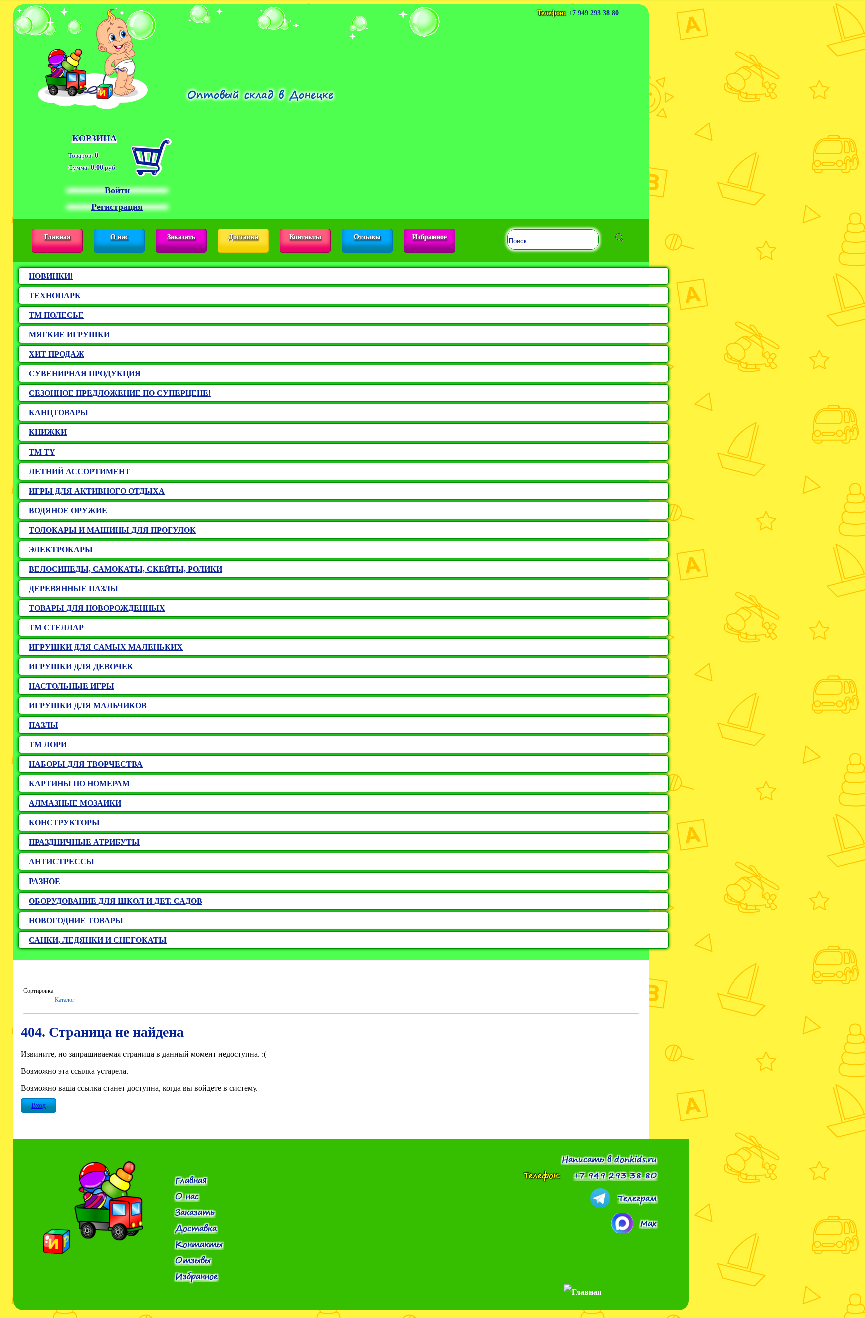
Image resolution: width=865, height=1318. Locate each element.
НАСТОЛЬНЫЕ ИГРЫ (71, 686)
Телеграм (637, 1198)
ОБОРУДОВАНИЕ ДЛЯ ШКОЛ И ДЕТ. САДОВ (115, 901)
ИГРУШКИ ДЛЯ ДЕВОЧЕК (81, 666)
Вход (38, 1105)
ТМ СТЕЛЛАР (56, 627)
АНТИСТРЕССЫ (61, 861)
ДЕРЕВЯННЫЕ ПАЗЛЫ (73, 588)
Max (648, 1223)
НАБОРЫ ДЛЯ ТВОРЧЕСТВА (86, 764)
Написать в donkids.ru (609, 1159)
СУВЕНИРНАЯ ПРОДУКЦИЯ (85, 373)
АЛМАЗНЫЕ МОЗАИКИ (75, 803)
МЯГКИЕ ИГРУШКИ (69, 334)
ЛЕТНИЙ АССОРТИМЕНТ (79, 471)
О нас (119, 237)
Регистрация (117, 207)
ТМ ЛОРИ (48, 744)
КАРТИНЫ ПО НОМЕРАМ (79, 783)
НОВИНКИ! (51, 276)
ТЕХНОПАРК (55, 295)
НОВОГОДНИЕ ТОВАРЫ (76, 920)
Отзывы (367, 237)
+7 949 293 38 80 (593, 13)
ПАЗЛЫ (43, 725)
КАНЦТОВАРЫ (58, 412)
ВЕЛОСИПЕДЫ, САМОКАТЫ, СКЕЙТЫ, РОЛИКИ (125, 569)
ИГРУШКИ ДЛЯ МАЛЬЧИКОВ (88, 705)
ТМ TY (42, 452)
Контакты (305, 237)
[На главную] (92, 56)
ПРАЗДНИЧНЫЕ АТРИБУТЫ (84, 842)
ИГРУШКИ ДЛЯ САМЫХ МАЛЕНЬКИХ (106, 647)
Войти (117, 190)
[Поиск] (619, 237)
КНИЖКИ (48, 432)
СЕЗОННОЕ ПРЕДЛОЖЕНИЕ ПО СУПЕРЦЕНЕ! (120, 393)
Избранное (429, 237)
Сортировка (38, 990)
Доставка (243, 237)
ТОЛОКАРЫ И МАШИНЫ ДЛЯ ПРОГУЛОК (112, 530)
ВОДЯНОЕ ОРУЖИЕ (68, 510)
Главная (57, 237)
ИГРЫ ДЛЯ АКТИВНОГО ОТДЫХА (97, 491)
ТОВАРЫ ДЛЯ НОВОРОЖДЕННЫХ (97, 608)
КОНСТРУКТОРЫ (64, 822)
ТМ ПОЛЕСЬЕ (56, 315)
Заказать (181, 237)
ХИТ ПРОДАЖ (56, 354)
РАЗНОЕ (44, 881)
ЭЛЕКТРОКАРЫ (61, 549)
